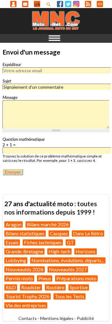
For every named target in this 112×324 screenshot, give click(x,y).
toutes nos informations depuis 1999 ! (50, 207)
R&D (11, 287)
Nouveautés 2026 (25, 269)
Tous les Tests (69, 296)
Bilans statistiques (25, 233)
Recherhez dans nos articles (50, 4)
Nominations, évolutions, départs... (67, 260)
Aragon (13, 224)
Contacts (27, 318)
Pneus (44, 278)
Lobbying (16, 260)
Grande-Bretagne (24, 251)
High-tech (59, 251)
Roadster (31, 287)
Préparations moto (76, 278)
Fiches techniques (43, 242)
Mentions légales (56, 318)
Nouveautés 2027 (68, 269)
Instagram (76, 4)
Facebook (60, 4)
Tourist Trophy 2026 (27, 296)
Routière (55, 287)
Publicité (85, 318)
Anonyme (13, 4)
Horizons (86, 251)
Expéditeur (11, 64)
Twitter (68, 4)
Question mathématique (23, 139)
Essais (12, 242)
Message (9, 97)
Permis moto (19, 278)
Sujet (6, 80)
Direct (100, 4)
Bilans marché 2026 (48, 224)
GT (70, 242)
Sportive (79, 287)
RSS (88, 4)
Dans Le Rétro (88, 233)
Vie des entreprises (26, 305)
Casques (59, 233)
